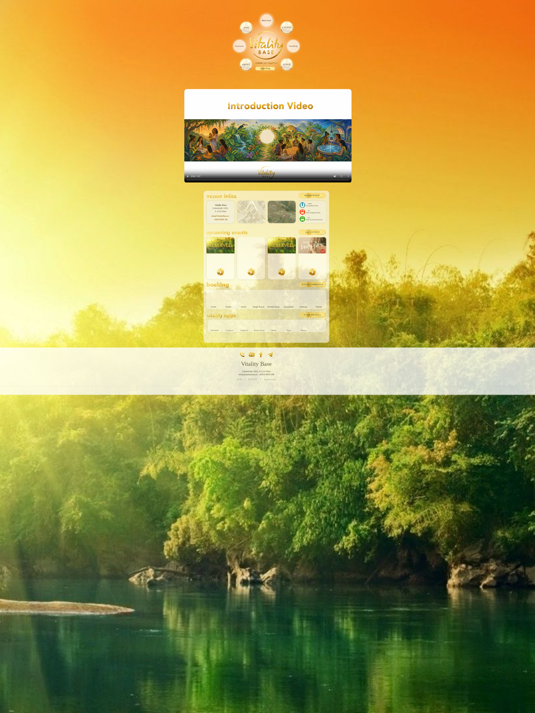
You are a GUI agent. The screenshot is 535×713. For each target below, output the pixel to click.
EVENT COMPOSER (312, 285)
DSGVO (252, 379)
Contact (239, 46)
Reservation (282, 261)
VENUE (287, 64)
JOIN (246, 28)
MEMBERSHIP (312, 195)
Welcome (266, 20)
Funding (293, 46)
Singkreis (220, 261)
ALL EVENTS (312, 232)
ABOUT (246, 64)
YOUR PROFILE (312, 315)
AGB (239, 379)
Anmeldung (265, 68)
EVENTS (287, 27)
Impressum (269, 379)
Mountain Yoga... (251, 261)
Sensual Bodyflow (312, 261)
